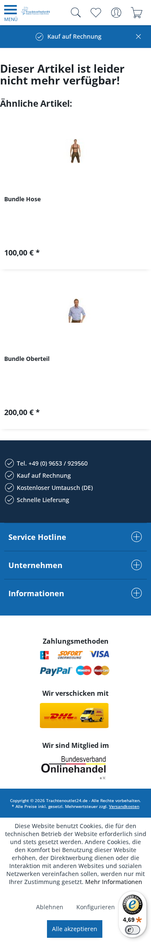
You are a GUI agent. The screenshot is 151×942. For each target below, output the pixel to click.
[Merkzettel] (95, 12)
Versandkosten (124, 806)
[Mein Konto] (116, 12)
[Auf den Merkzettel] (75, 255)
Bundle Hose (22, 199)
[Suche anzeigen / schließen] (73, 12)
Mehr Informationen (113, 882)
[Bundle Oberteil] (75, 310)
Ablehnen (49, 907)
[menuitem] (11, 12)
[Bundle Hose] (75, 151)
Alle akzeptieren (74, 929)
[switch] (132, 929)
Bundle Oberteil (26, 359)
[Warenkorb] (136, 12)
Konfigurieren (95, 907)
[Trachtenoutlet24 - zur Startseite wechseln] (35, 14)
